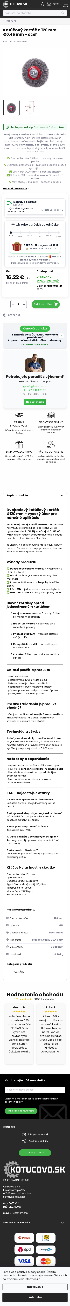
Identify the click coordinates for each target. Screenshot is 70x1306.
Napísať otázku (35, 401)
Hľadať (62, 13)
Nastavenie (35, 1287)
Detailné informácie (15, 188)
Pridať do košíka (43, 304)
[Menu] (66, 4)
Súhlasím (35, 1297)
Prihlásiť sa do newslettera (21, 1110)
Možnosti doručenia (49, 287)
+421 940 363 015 (36, 390)
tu (40, 1279)
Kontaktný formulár (35, 1152)
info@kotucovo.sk (37, 386)
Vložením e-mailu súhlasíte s (31, 1100)
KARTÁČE (19, 971)
